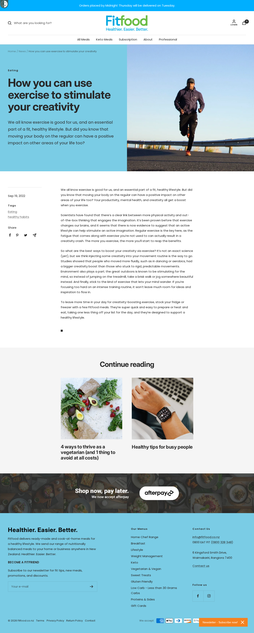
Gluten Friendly (142, 581)
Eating (13, 70)
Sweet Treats (141, 575)
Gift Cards (138, 606)
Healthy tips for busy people (162, 447)
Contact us (200, 566)
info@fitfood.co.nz (206, 537)
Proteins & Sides (143, 599)
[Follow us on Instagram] (208, 596)
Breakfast (138, 543)
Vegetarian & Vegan (146, 569)
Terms (40, 620)
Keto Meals (104, 39)
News (22, 51)
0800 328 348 (222, 542)
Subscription (128, 39)
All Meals (83, 39)
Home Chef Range (144, 537)
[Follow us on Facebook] (197, 596)
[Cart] (244, 23)
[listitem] (10, 235)
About (148, 39)
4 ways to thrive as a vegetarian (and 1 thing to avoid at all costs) (88, 452)
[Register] (91, 586)
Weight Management (147, 556)
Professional (168, 39)
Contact (90, 620)
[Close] (242, 622)
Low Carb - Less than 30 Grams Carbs (154, 590)
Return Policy (74, 620)
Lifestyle (137, 550)
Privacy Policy (55, 620)
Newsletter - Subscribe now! (220, 622)
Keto (134, 562)
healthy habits (18, 217)
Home (12, 51)
